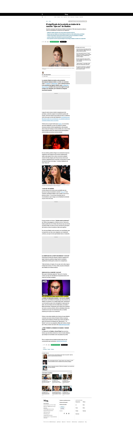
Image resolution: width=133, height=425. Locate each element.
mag (85, 421)
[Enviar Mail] (42, 74)
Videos (84, 401)
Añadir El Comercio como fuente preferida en (77, 21)
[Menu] (43, 14)
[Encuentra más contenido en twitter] (45, 41)
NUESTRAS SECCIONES (79, 400)
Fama (77, 407)
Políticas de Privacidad (63, 402)
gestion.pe (59, 421)
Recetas (84, 410)
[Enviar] (42, 17)
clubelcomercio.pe (52, 421)
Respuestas (78, 401)
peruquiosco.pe (81, 421)
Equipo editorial (46, 403)
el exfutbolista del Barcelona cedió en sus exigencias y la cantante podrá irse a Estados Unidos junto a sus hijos (56, 119)
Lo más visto (45, 353)
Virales (77, 410)
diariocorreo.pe (74, 421)
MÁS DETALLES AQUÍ (62, 341)
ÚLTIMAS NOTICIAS (80, 47)
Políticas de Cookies (63, 404)
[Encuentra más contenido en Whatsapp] (48, 41)
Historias (77, 413)
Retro (84, 407)
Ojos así (63, 192)
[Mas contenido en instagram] (69, 413)
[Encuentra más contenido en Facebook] (43, 41)
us (76, 404)
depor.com (63, 421)
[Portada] (46, 402)
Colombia (45, 349)
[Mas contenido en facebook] (64, 413)
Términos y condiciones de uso (65, 400)
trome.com (69, 421)
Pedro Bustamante (47, 74)
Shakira (60, 123)
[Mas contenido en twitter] (66, 413)
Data (84, 404)
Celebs (49, 349)
